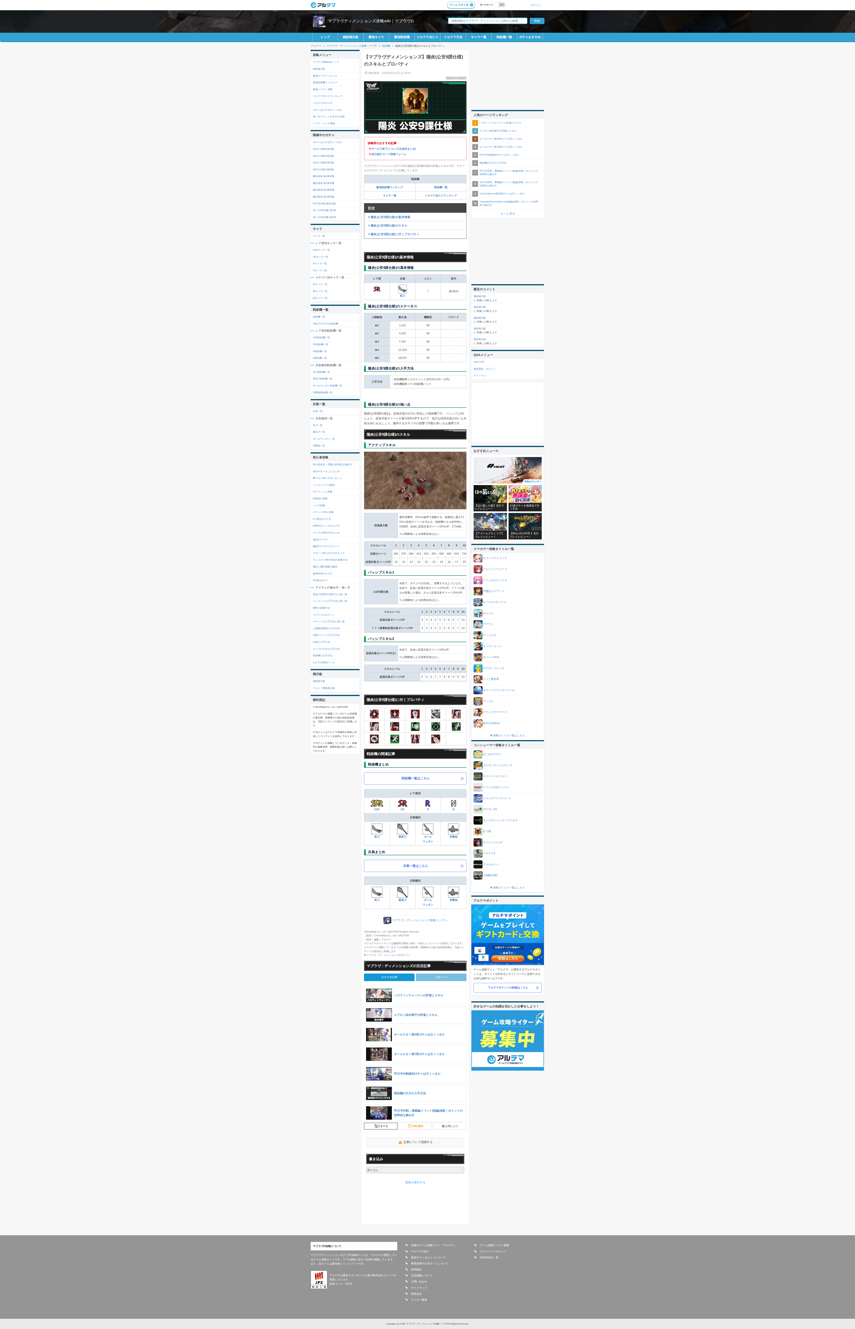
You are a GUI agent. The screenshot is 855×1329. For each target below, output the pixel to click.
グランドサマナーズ (495, 712)
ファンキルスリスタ (495, 580)
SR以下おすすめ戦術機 (325, 323)
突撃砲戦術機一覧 (322, 392)
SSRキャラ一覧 (321, 250)
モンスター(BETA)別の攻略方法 (330, 559)
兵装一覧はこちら (415, 866)
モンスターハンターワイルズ (500, 820)
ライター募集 (419, 1299)
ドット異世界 (491, 679)
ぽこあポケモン (492, 754)
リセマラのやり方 (322, 103)
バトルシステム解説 (324, 485)
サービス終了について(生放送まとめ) (394, 148)
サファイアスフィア (495, 558)
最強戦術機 (402, 37)
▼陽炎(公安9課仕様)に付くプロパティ (393, 234)
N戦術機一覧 (320, 358)
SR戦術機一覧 (320, 344)
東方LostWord (491, 723)
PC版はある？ (320, 580)
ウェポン (428, 904)
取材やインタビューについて (428, 1257)
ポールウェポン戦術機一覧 (327, 385)
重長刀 (403, 836)
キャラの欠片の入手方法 (326, 648)
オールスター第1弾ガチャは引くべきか (501, 146)
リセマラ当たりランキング (441, 195)
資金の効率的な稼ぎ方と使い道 (330, 594)
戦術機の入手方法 (322, 655)
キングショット (492, 646)
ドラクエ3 (489, 853)
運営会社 (416, 1293)
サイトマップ (419, 1287)
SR (402, 809)
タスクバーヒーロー (495, 776)
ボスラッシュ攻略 (322, 491)
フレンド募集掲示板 (324, 688)
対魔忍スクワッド (493, 591)
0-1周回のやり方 (322, 519)
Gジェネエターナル (494, 602)
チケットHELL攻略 (323, 512)
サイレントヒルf (492, 842)
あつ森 (487, 831)
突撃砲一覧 (319, 445)
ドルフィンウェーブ (495, 569)
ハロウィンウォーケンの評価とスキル (500, 122)
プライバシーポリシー (493, 1251)
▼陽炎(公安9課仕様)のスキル (387, 225)
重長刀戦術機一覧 (322, 378)
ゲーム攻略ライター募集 (494, 1245)
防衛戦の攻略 (320, 498)
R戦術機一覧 (320, 351)
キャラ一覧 (479, 37)
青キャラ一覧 (320, 291)
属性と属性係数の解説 (325, 566)
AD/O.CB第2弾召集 (323, 162)
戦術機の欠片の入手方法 (493, 162)
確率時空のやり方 (322, 573)
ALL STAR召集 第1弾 (324, 210)
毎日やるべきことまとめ (326, 471)
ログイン (536, 5)
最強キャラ (376, 37)
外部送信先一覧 (489, 1257)
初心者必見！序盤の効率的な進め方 (332, 464)
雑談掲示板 (350, 37)
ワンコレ (488, 701)
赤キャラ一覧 (320, 284)
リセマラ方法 (453, 37)
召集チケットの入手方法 (326, 635)
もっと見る (508, 213)
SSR (377, 809)
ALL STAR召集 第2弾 (324, 217)
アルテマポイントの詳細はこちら (508, 987)
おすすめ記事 (389, 977)
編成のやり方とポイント (326, 546)
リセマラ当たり (427, 37)
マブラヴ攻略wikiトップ (326, 62)
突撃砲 (454, 836)
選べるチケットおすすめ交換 (329, 116)
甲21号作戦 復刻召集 (324, 203)
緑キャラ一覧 (320, 298)
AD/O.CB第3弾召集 (323, 156)
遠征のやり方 (320, 539)
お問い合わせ (419, 1281)
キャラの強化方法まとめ (326, 532)
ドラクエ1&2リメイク (496, 787)
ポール (428, 900)
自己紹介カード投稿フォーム (389, 154)
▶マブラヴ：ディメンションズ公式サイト (387, 955)
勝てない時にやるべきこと (327, 478)
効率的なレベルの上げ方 (326, 525)
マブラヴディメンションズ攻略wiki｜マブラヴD (371, 21)
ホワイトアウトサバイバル (499, 690)
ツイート (383, 1126)
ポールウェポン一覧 (324, 438)
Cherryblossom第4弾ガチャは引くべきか (502, 193)
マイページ (480, 375)
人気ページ (441, 977)
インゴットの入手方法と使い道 (330, 601)
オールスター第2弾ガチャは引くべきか (501, 138)
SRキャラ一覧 (320, 256)
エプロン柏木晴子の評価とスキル (498, 130)
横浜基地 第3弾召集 (323, 183)
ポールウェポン (428, 839)
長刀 (402, 295)
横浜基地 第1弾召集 (323, 196)
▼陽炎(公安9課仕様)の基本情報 (389, 217)
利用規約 (416, 1269)
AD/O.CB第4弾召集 (323, 149)
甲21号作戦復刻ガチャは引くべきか (499, 154)
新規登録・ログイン (485, 368)
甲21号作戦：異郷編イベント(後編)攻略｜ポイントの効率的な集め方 (509, 184)
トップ (325, 37)
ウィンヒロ (489, 635)
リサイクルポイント (324, 614)
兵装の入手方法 (321, 642)
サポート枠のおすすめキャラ (329, 553)
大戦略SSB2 (490, 875)
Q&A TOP (479, 362)
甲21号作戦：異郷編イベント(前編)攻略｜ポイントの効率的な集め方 (509, 172)
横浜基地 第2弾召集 (323, 189)
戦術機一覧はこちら (416, 778)
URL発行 (418, 1126)
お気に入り (451, 1126)
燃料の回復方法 (321, 607)
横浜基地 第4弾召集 (323, 176)
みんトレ (488, 613)
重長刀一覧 (319, 432)
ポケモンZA (490, 809)
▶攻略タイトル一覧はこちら (507, 735)
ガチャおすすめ (530, 37)
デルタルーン (491, 864)
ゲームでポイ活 (459, 4)
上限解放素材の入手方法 (326, 628)
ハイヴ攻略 (319, 505)
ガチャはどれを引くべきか (327, 109)
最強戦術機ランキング (389, 187)
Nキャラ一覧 (320, 270)
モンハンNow (491, 657)
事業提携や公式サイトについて (429, 1263)
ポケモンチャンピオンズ (497, 765)
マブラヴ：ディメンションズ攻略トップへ (419, 920)
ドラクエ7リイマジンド (497, 798)
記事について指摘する (418, 1142)
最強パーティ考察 (322, 89)
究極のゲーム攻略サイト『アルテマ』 (433, 1245)
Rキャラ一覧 (320, 263)
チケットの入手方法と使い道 (329, 621)
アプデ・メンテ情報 (324, 123)
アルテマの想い (420, 1251)
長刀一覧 (318, 425)
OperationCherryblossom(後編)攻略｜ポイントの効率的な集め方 (509, 203)
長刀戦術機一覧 (321, 372)
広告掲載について (421, 1275)
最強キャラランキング (325, 75)
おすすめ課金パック (324, 662)
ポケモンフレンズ (493, 668)
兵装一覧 (318, 411)
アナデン (488, 624)
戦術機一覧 (504, 37)
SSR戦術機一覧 (321, 337)
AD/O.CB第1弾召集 (323, 169)
